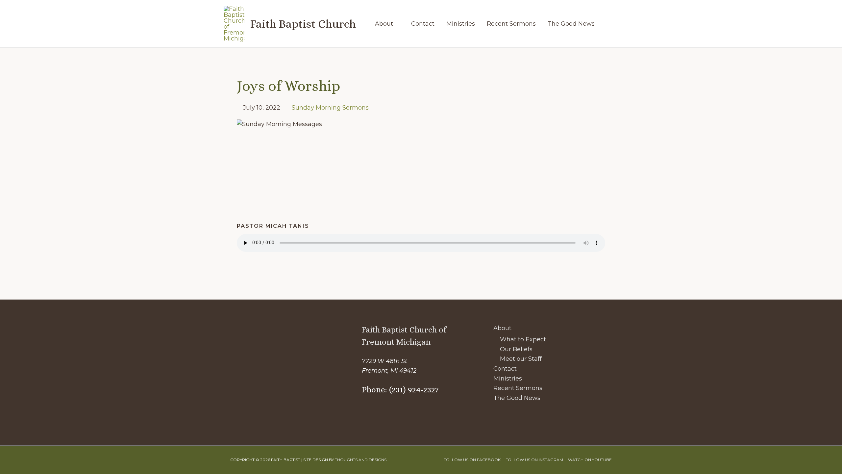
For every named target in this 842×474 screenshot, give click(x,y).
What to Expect (523, 339)
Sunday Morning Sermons (330, 107)
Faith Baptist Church (303, 23)
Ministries (507, 378)
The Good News (516, 398)
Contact (505, 368)
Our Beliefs (516, 349)
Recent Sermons (517, 388)
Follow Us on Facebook (472, 459)
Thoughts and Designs (360, 459)
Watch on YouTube (590, 459)
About (502, 328)
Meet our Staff (521, 358)
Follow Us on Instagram (534, 459)
